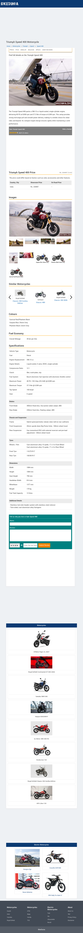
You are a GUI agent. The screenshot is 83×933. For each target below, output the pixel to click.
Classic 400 (40, 302)
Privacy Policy (72, 917)
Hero (8, 914)
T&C (69, 914)
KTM (28, 911)
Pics (17, 50)
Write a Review (67, 129)
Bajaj (28, 914)
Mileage (31, 50)
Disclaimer (71, 920)
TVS (28, 920)
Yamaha (9, 917)
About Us (70, 911)
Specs (38, 50)
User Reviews (47, 50)
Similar (23, 50)
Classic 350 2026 (60, 300)
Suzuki (9, 911)
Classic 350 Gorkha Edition (20, 302)
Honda (29, 917)
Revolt (49, 922)
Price (12, 50)
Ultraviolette (51, 919)
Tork (48, 913)
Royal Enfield (11, 920)
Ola (48, 916)
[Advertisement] (41, 24)
